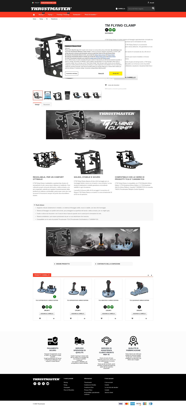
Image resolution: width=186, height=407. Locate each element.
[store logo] (51, 8)
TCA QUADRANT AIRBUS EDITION (139, 300)
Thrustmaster (88, 382)
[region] (93, 59)
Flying (41, 19)
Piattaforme (54, 19)
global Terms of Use (95, 58)
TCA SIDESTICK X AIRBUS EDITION (108, 300)
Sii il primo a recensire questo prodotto (116, 89)
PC (47, 19)
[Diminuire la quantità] (111, 79)
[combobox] (141, 9)
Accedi (152, 2)
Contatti (107, 390)
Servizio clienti (109, 359)
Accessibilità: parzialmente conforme (91, 393)
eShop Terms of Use (100, 54)
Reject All (101, 73)
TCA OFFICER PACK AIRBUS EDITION (77, 300)
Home (34, 19)
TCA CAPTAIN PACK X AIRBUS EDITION (47, 300)
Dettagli (37, 104)
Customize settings (71, 73)
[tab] (37, 104)
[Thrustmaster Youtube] (47, 383)
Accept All (116, 73)
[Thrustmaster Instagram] (39, 383)
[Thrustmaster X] (43, 383)
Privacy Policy (111, 54)
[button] (35, 3)
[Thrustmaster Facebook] (34, 383)
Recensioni (46, 104)
